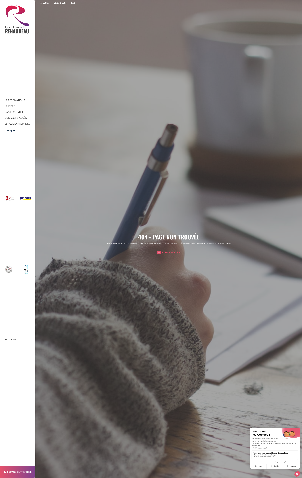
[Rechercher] (30, 339)
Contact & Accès (16, 118)
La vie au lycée (14, 112)
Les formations (15, 100)
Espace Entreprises (17, 123)
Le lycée (10, 106)
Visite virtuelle (60, 3)
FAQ (73, 3)
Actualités (44, 3)
